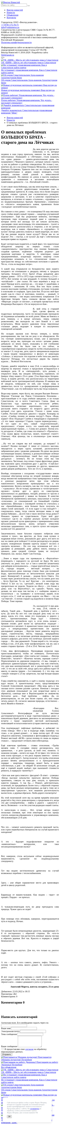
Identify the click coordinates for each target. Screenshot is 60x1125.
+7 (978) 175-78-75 (10, 25)
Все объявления (8, 1067)
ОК (9, 1116)
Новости (11, 12)
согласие (29, 1049)
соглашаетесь (34, 1109)
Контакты (11, 17)
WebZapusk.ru (7, 55)
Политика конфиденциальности (16, 42)
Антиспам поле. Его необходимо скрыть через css (24, 1023)
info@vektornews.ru (10, 27)
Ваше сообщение (9, 1046)
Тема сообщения (9, 1034)
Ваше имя (5, 1028)
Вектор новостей (15, 10)
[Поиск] (28, 5)
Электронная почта (10, 1031)
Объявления (12, 15)
